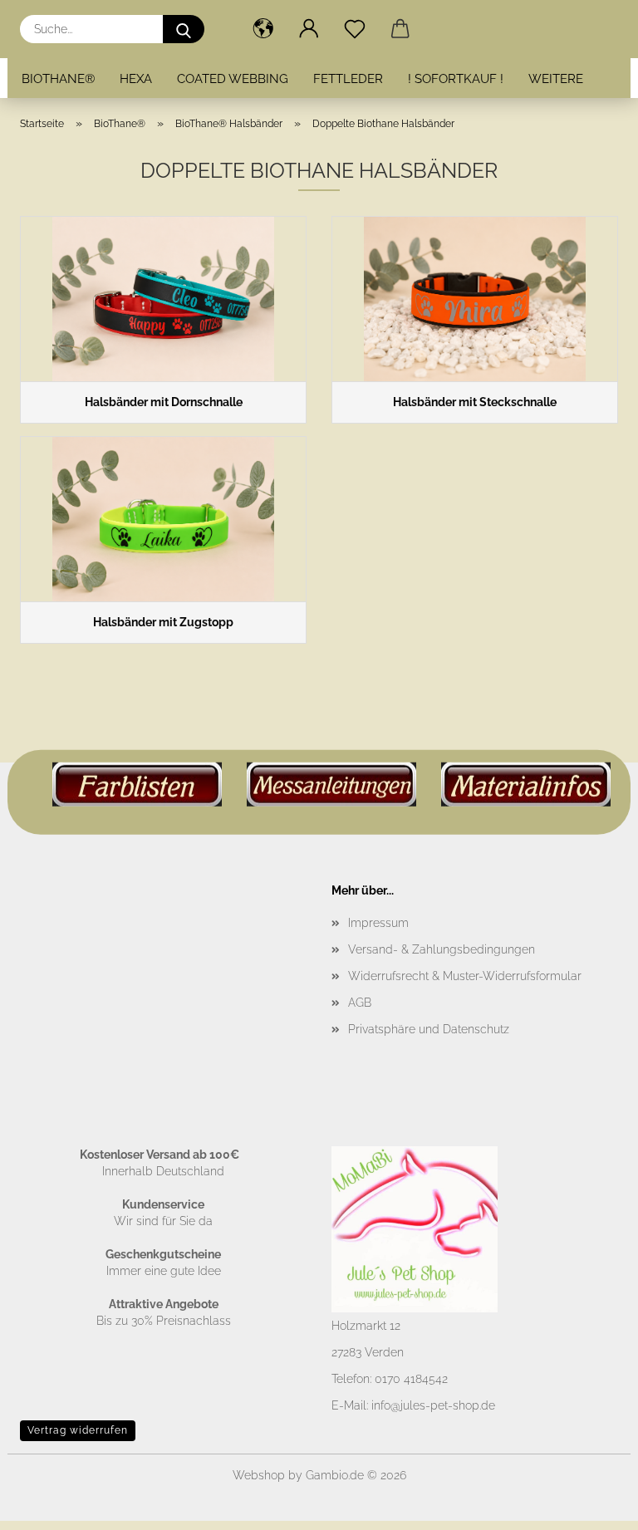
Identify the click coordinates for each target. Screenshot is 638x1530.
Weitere (555, 78)
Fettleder (348, 78)
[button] (263, 29)
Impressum (378, 922)
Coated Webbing (232, 78)
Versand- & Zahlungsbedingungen (441, 949)
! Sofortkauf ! (455, 78)
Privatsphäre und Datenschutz (428, 1029)
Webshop (259, 1475)
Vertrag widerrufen (77, 1430)
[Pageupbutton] (592, 1505)
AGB (359, 1002)
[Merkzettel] (354, 29)
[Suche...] (183, 29)
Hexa (136, 78)
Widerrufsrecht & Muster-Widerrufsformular (465, 976)
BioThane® (58, 78)
